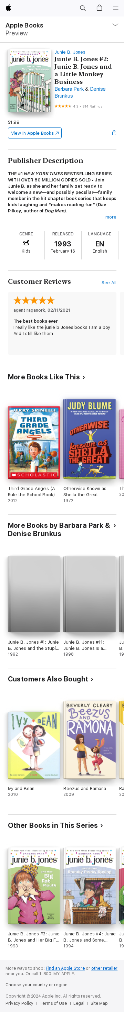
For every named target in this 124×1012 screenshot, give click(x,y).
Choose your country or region (37, 984)
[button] (82, 8)
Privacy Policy (19, 1003)
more (110, 217)
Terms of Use (53, 1003)
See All (109, 282)
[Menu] (115, 8)
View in (32, 133)
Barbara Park (69, 89)
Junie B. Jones (69, 52)
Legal (78, 1003)
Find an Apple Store (65, 968)
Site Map (99, 1003)
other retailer (104, 968)
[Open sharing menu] (114, 133)
